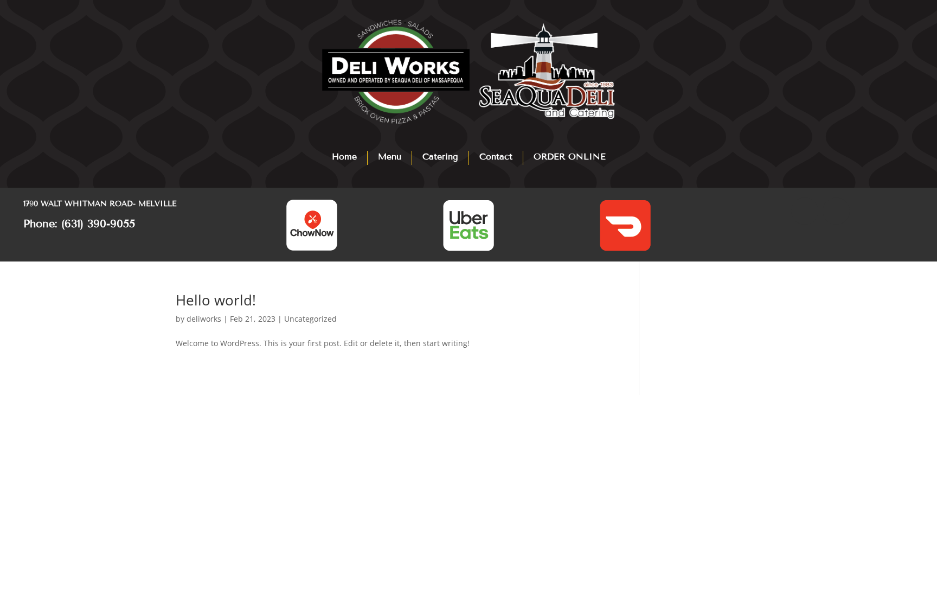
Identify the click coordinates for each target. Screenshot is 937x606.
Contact (495, 156)
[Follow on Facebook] (804, 211)
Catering (440, 156)
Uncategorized (310, 319)
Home (344, 156)
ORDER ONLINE (570, 156)
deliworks (204, 319)
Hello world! (216, 300)
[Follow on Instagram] (836, 211)
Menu (389, 156)
